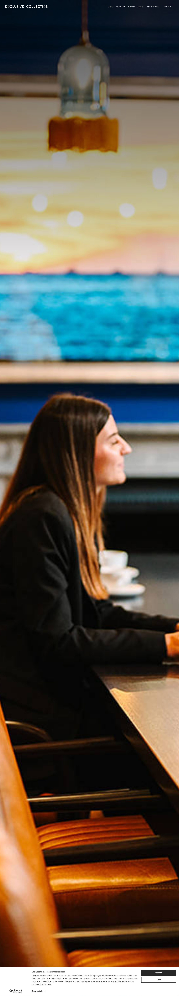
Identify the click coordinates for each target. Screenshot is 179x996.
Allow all (158, 973)
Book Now (167, 6)
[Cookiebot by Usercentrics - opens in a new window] (15, 991)
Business (131, 6)
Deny (159, 980)
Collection (120, 6)
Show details (37, 991)
